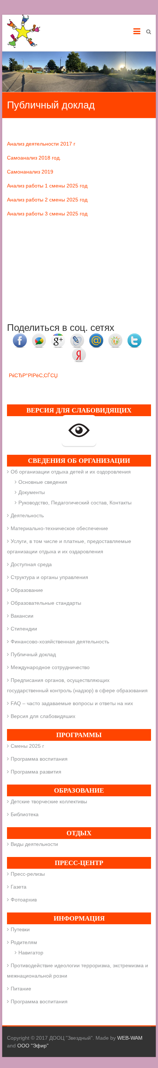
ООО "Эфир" (33, 1046)
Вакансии (22, 616)
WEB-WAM (130, 1038)
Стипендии (24, 629)
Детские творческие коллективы (49, 801)
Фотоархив (24, 900)
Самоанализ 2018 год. (34, 158)
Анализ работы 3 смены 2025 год (47, 214)
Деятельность (27, 515)
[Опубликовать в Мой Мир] (96, 337)
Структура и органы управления (49, 577)
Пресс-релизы (28, 874)
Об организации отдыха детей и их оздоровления (71, 472)
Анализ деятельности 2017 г (41, 144)
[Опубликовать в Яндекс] (79, 351)
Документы (31, 492)
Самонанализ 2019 (30, 172)
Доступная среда (31, 564)
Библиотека (25, 814)
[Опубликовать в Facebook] (20, 337)
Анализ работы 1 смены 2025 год (47, 186)
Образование (27, 590)
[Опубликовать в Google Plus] (58, 337)
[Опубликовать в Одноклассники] (115, 337)
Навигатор (30, 953)
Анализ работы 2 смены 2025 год (47, 200)
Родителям (24, 942)
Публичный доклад (33, 654)
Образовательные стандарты (46, 603)
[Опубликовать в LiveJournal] (77, 337)
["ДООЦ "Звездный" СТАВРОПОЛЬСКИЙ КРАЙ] (23, 31)
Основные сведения (42, 482)
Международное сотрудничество (50, 667)
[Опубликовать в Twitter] (134, 337)
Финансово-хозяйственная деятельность (60, 641)
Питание (21, 989)
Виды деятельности (34, 844)
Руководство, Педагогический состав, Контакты (75, 503)
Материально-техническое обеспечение (59, 528)
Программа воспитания (39, 759)
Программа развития (36, 772)
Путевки (20, 929)
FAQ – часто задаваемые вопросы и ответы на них (72, 703)
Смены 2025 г (27, 746)
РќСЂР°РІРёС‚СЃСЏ (33, 375)
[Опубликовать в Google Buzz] (39, 337)
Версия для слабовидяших (43, 716)
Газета (18, 887)
